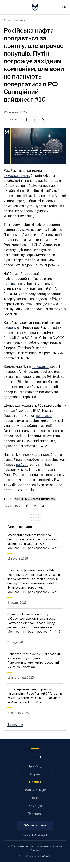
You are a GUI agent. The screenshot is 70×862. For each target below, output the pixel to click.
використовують (17, 175)
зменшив (11, 284)
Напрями (35, 774)
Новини (24, 20)
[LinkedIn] (35, 119)
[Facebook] (27, 119)
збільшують (25, 230)
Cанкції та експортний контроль (35, 498)
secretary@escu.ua (35, 834)
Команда (35, 806)
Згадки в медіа (35, 790)
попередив (40, 366)
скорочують (13, 328)
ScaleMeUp (44, 856)
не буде (22, 464)
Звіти (35, 798)
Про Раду (35, 766)
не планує (44, 415)
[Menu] (7, 7)
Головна (9, 20)
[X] (43, 119)
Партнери (35, 814)
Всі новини (15, 724)
